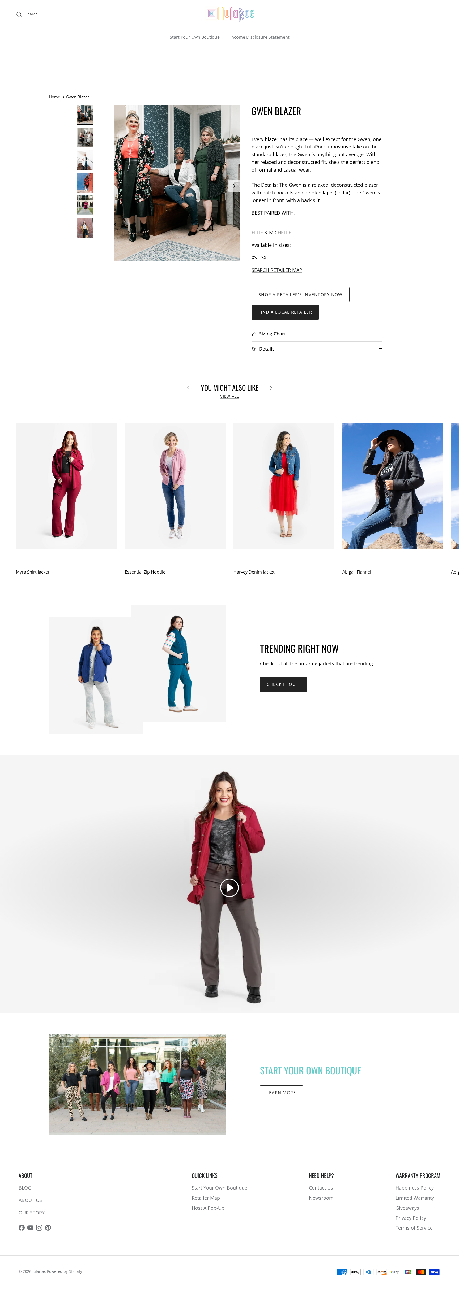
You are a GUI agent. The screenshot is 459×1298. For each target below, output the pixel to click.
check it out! (283, 684)
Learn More (281, 1093)
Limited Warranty (415, 1198)
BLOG (25, 1188)
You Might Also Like (229, 387)
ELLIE (257, 232)
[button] (229, 887)
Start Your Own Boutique (195, 37)
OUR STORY (32, 1212)
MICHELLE (280, 232)
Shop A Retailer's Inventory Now (300, 295)
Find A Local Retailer (285, 312)
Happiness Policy (415, 1188)
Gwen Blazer (77, 96)
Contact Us (321, 1188)
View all (229, 396)
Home (54, 96)
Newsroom (321, 1198)
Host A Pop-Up (208, 1208)
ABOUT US (30, 1200)
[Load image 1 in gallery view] (177, 183)
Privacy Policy (411, 1218)
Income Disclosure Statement (260, 37)
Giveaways (407, 1208)
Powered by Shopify (64, 1271)
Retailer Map (206, 1198)
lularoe (38, 1271)
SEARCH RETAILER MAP (277, 270)
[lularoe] (229, 14)
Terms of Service (414, 1228)
